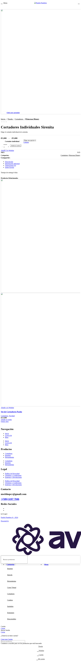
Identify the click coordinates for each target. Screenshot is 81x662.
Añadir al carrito (15, 145)
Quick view (5, 421)
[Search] (77, 560)
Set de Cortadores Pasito (11, 412)
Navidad (12, 416)
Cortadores (4, 416)
